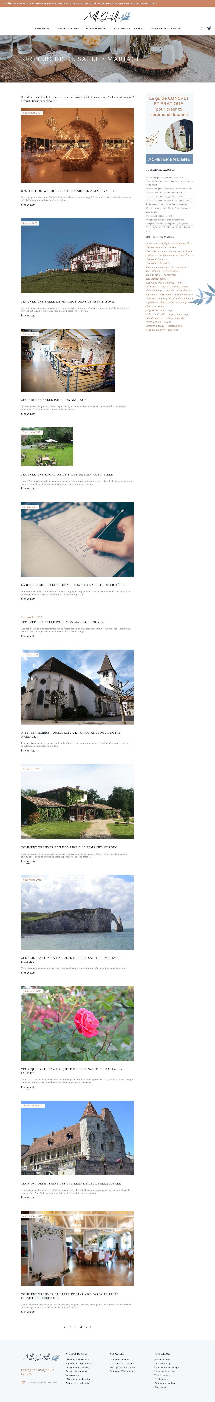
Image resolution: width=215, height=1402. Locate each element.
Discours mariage (163, 1363)
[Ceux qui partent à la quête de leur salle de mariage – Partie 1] (77, 1023)
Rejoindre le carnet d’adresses (80, 1363)
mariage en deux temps (158, 294)
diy (147, 270)
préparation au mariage (159, 310)
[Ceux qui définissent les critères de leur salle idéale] (77, 1138)
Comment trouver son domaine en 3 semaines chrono (69, 847)
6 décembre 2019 (32, 879)
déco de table (153, 274)
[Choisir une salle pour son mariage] (68, 360)
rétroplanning (153, 321)
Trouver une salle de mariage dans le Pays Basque (67, 301)
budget (165, 243)
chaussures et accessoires (160, 247)
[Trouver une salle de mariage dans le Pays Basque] (77, 255)
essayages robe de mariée (160, 282)
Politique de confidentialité (78, 1383)
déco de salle (170, 270)
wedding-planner (155, 329)
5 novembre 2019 (32, 1215)
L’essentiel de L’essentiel (122, 1363)
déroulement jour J (156, 278)
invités (170, 290)
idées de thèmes (154, 290)
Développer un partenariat (78, 1367)
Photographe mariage (164, 1383)
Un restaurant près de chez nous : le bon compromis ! (169, 189)
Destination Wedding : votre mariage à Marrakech (67, 190)
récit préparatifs (175, 317)
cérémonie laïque (155, 259)
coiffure (150, 255)
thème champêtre (155, 325)
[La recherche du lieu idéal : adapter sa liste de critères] (77, 539)
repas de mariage (179, 314)
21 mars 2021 (30, 506)
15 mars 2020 (30, 654)
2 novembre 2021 (32, 432)
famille (165, 286)
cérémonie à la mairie (158, 263)
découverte (170, 274)
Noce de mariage (162, 1359)
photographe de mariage (173, 302)
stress (167, 321)
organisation (153, 298)
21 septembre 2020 (31, 617)
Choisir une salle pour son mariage (53, 399)
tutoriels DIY (175, 325)
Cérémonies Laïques (120, 1359)
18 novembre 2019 (33, 1105)
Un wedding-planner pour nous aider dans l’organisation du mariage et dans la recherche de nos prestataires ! (169, 181)
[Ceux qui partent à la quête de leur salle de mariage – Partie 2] (77, 912)
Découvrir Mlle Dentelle (77, 1359)
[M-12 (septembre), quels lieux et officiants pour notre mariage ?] (77, 687)
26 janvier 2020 (31, 768)
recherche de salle (156, 314)
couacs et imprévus (180, 255)
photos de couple (155, 306)
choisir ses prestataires (177, 251)
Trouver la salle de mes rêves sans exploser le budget (169, 200)
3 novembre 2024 (32, 112)
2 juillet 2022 (30, 333)
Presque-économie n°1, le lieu (159, 216)
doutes (156, 270)
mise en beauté (183, 294)
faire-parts (152, 286)
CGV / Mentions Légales (77, 1379)
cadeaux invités (181, 243)
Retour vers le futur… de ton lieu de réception (166, 204)
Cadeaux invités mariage (166, 1367)
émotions (173, 329)
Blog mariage (161, 1387)
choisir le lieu (153, 251)
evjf (180, 282)
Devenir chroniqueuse (76, 1371)
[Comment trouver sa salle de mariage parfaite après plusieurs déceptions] (77, 1248)
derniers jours (180, 267)
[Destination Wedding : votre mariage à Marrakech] (77, 145)
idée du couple (180, 286)
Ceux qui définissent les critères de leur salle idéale (71, 1183)
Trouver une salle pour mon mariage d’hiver (62, 622)
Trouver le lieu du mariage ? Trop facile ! (164, 196)
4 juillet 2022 (30, 223)
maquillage (183, 290)
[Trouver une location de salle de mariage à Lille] (47, 446)
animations (152, 243)
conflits (162, 255)
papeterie (151, 302)
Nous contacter (72, 1375)
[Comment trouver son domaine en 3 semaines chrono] (77, 801)
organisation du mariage (177, 298)
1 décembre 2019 (32, 991)
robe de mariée (154, 317)
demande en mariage (157, 267)
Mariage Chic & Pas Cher (122, 1367)
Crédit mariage (161, 1379)
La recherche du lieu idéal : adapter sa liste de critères (73, 585)
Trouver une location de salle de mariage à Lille (67, 474)
